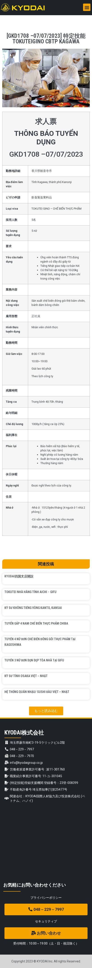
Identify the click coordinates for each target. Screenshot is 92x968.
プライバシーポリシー (46, 897)
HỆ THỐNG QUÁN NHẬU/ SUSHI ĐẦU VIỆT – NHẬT (36, 692)
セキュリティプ (46, 921)
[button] (86, 7)
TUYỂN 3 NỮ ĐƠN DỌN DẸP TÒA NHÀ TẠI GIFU (34, 660)
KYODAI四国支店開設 (18, 576)
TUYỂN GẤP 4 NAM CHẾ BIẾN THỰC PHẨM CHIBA (36, 623)
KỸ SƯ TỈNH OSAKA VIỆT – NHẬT (26, 676)
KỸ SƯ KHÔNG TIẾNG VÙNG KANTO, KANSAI (33, 608)
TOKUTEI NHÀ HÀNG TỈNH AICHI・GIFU (30, 592)
